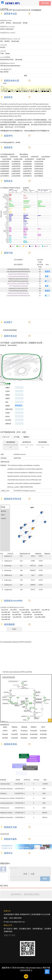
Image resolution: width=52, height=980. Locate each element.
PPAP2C (34, 727)
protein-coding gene (7, 29)
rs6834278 (3, 157)
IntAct (3, 515)
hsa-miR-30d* (6, 617)
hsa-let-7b (5, 610)
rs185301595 (27, 169)
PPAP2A (14, 727)
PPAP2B (24, 727)
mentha (3, 518)
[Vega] (7, 53)
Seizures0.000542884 (24, 754)
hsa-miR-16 (46, 610)
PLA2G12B (33, 734)
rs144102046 (38, 161)
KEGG (14, 629)
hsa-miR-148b (25, 610)
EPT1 (43, 727)
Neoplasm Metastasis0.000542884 (33, 758)
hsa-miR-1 (14, 610)
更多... (26, 75)
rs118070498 (18, 159)
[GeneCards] (17, 23)
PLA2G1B (43, 734)
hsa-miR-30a (27, 612)
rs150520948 (4, 166)
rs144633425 (4, 164)
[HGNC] (8, 23)
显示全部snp (24, 154)
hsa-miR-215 (6, 619)
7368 (2, 53)
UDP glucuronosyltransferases (10, 66)
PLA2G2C (24, 738)
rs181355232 (16, 166)
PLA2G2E (43, 731)
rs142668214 (16, 161)
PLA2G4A (43, 738)
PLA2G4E (33, 738)
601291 (2, 47)
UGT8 (2, 23)
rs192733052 (15, 173)
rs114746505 (6, 159)
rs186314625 (38, 169)
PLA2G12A (24, 734)
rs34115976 (24, 157)
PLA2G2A (14, 738)
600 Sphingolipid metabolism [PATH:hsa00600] (15, 642)
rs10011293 (14, 157)
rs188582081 (4, 171)
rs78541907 (35, 157)
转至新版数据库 (36, 10)
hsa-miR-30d (39, 614)
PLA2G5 (5, 738)
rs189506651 (16, 171)
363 (1, 41)
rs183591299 (38, 166)
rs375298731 (27, 176)
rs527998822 (38, 176)
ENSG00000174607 (7, 59)
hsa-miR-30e (18, 617)
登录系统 (45, 3)
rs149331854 (38, 164)
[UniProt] (26, 188)
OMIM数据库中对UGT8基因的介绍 (11, 131)
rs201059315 (38, 173)
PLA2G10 (24, 731)
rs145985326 (16, 164)
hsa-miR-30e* (29, 617)
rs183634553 (4, 169)
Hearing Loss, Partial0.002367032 (30, 765)
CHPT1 (5, 731)
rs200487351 (27, 173)
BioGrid (3, 511)
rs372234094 (16, 176)
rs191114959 (4, 173)
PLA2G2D (33, 731)
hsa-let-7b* (16, 612)
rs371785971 (4, 176)
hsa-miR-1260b (41, 617)
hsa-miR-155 (36, 610)
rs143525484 (27, 161)
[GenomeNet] (12, 345)
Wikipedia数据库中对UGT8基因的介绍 (36, 131)
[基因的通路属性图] (5, 629)
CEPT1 (14, 731)
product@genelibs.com (17, 922)
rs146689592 (27, 164)
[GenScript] (15, 41)
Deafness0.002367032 (35, 769)
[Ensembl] (18, 59)
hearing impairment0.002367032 (19, 763)
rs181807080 (27, 166)
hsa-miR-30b (6, 614)
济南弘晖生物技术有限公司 (34, 968)
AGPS (5, 727)
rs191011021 (38, 171)
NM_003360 (4, 72)
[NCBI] (25, 23)
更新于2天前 (9, 935)
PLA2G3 (5, 734)
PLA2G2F (14, 734)
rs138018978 (29, 159)
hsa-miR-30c (29, 614)
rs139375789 (4, 161)
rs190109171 (27, 171)
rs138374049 (40, 159)
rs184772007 (16, 169)
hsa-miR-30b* (17, 614)
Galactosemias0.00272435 (21, 772)
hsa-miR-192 (6, 612)
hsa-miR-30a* (37, 612)
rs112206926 (45, 157)
